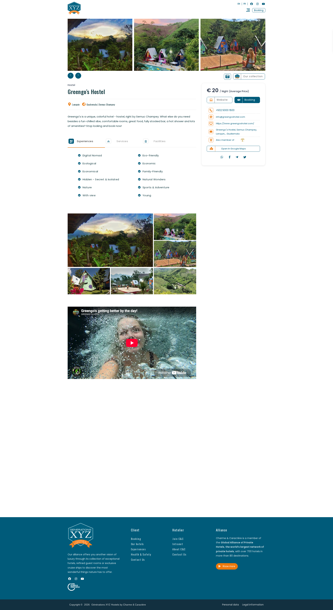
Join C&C (177, 538)
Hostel (71, 85)
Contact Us (138, 559)
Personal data (230, 604)
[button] (258, 10)
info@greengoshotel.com (230, 117)
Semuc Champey (107, 104)
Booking (136, 538)
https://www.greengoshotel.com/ (235, 123)
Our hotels (137, 544)
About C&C (179, 549)
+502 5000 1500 (225, 110)
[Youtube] (263, 4)
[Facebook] (251, 4)
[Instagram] (257, 4)
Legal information (253, 604)
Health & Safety (141, 554)
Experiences (138, 549)
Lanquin (76, 104)
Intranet (177, 544)
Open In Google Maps (233, 148)
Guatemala (92, 104)
